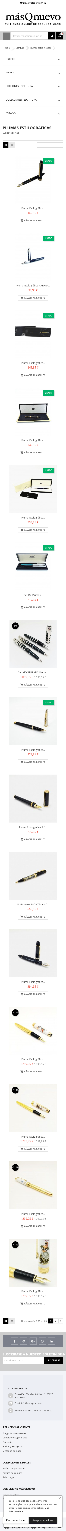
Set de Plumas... (33, 595)
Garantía (7, 1442)
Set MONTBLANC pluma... (33, 672)
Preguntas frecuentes (14, 1433)
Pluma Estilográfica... (33, 208)
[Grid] (6, 145)
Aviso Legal (8, 1477)
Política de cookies (12, 1472)
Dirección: (20, 1394)
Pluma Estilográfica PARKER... (33, 285)
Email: (18, 1403)
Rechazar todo (15, 1520)
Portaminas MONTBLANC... (33, 904)
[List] (12, 145)
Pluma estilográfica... (33, 517)
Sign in (42, 2)
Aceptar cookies (42, 1520)
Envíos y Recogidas (13, 1446)
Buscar (51, 35)
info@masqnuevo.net (32, 1403)
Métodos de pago (12, 1450)
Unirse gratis (28, 2)
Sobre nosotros (11, 1495)
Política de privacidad (14, 1468)
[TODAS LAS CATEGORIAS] (6, 36)
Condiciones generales (15, 1437)
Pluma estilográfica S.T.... (33, 827)
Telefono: (19, 1410)
